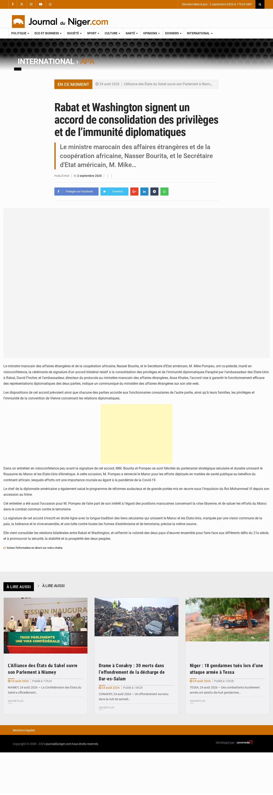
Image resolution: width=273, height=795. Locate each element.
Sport (92, 33)
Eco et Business (47, 33)
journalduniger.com (58, 744)
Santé (131, 33)
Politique (19, 33)
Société (73, 33)
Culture (111, 33)
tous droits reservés (85, 744)
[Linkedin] (144, 191)
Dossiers (172, 33)
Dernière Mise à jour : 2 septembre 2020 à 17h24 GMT (216, 4)
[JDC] (60, 21)
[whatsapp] (164, 191)
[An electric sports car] (45, 626)
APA (87, 61)
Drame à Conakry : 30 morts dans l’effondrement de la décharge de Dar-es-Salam (132, 672)
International (199, 33)
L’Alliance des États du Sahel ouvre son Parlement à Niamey (168, 84)
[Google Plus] (134, 191)
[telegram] (154, 191)
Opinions (150, 33)
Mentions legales (24, 730)
